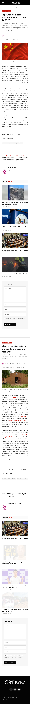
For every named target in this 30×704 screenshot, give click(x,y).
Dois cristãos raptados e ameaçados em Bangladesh (22, 159)
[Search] (27, 2)
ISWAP (11, 420)
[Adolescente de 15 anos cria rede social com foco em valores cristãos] (15, 576)
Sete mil (25, 478)
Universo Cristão (6, 342)
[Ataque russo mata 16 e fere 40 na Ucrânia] (15, 264)
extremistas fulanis (20, 420)
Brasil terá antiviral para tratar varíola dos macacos (8, 495)
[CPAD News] (15, 2)
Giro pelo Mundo (6, 11)
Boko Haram (24, 416)
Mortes (13, 478)
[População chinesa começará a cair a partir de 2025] (15, 51)
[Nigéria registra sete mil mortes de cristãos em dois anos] (15, 379)
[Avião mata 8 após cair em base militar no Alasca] (15, 216)
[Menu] (3, 2)
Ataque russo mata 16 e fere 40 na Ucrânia (14, 274)
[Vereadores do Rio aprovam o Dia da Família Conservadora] (15, 240)
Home (15, 694)
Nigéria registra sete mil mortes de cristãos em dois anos (8, 159)
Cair (3, 143)
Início (3, 7)
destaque (8, 143)
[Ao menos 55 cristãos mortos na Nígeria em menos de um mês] (15, 600)
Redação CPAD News (10, 35)
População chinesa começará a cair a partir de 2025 (22, 495)
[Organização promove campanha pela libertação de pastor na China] (15, 552)
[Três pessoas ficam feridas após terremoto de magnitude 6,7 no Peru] (15, 192)
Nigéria (15, 397)
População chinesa (17, 143)
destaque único (6, 478)
